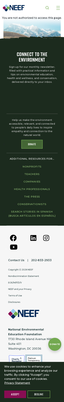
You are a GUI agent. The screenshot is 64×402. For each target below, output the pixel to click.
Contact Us (16, 260)
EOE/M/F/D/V (15, 282)
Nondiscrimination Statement (23, 276)
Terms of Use (15, 295)
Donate (32, 144)
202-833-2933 (41, 260)
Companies (32, 181)
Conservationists (32, 204)
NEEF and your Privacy (20, 289)
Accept (15, 394)
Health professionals (32, 189)
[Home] (13, 7)
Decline (38, 394)
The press (32, 196)
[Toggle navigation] (58, 8)
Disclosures (14, 302)
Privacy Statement (17, 383)
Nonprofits (32, 166)
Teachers (32, 174)
